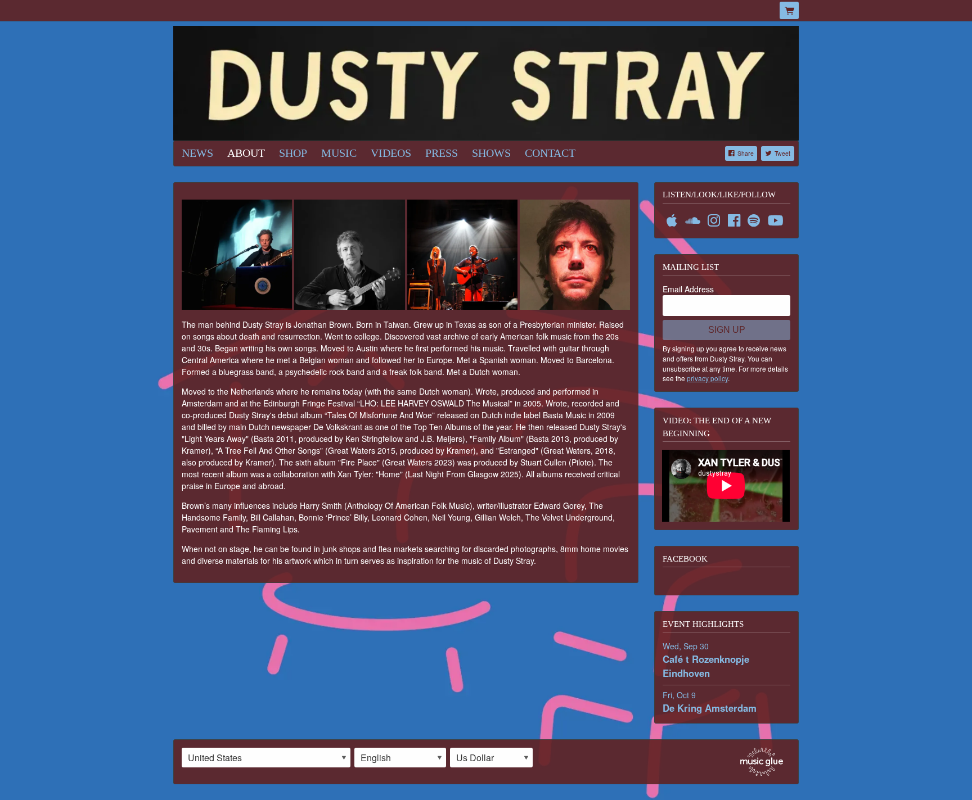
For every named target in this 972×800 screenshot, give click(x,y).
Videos (391, 153)
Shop (293, 153)
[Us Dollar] (491, 758)
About (246, 153)
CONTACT (550, 153)
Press (441, 153)
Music (339, 153)
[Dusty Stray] (486, 82)
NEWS (197, 153)
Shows (491, 153)
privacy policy (707, 378)
